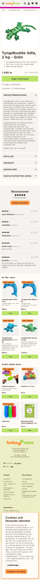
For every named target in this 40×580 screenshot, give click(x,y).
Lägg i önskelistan (12, 84)
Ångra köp (7, 499)
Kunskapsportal (27, 479)
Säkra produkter (9, 492)
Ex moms (9, 463)
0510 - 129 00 (21, 455)
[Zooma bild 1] (20, 31)
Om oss (24, 481)
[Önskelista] (32, 3)
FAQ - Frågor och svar (10, 484)
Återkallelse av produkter (8, 488)
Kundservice (8, 481)
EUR (7, 467)
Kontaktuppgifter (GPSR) (17, 176)
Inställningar (13, 565)
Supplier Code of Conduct (9, 495)
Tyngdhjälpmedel (14, 10)
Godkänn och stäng (16, 571)
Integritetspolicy (17, 558)
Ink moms (17, 463)
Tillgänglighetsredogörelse (29, 492)
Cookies (24, 489)
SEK (12, 467)
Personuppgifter (27, 486)
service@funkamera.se (22, 457)
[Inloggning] (29, 3)
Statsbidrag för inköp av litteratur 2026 (29, 496)
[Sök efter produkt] (25, 3)
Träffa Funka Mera (28, 484)
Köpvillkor (7, 479)
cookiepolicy (11, 561)
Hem (3, 10)
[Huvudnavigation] (3, 3)
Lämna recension (20, 203)
